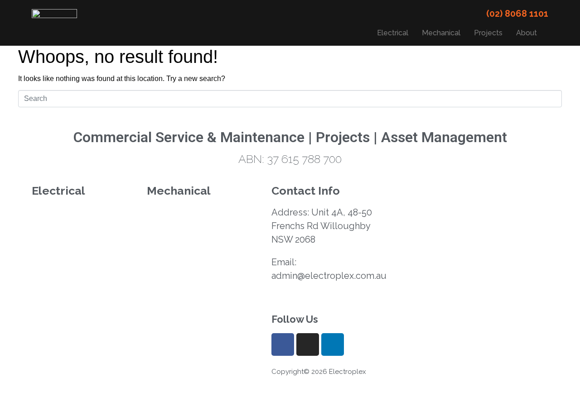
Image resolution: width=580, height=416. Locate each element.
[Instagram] (307, 344)
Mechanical (441, 33)
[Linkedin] (332, 344)
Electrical (392, 33)
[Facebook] (282, 344)
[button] (528, 33)
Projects (488, 33)
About (526, 33)
